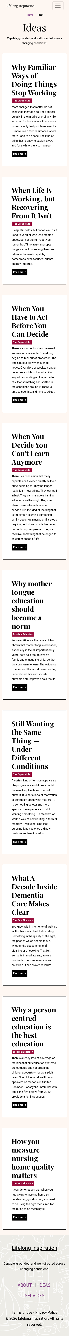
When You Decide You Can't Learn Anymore (31, 448)
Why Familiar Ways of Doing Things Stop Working (34, 79)
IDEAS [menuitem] (44, 1285)
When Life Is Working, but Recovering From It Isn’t (33, 202)
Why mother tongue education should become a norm (32, 605)
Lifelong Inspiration (19, 6)
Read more (19, 153)
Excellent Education (23, 634)
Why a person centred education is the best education (34, 1026)
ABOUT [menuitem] (25, 1285)
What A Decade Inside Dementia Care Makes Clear (34, 895)
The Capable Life (21, 101)
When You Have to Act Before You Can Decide (30, 321)
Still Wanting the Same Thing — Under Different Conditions (33, 745)
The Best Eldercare (23, 920)
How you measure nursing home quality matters (33, 1158)
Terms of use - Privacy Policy (34, 1312)
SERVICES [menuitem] (34, 1295)
